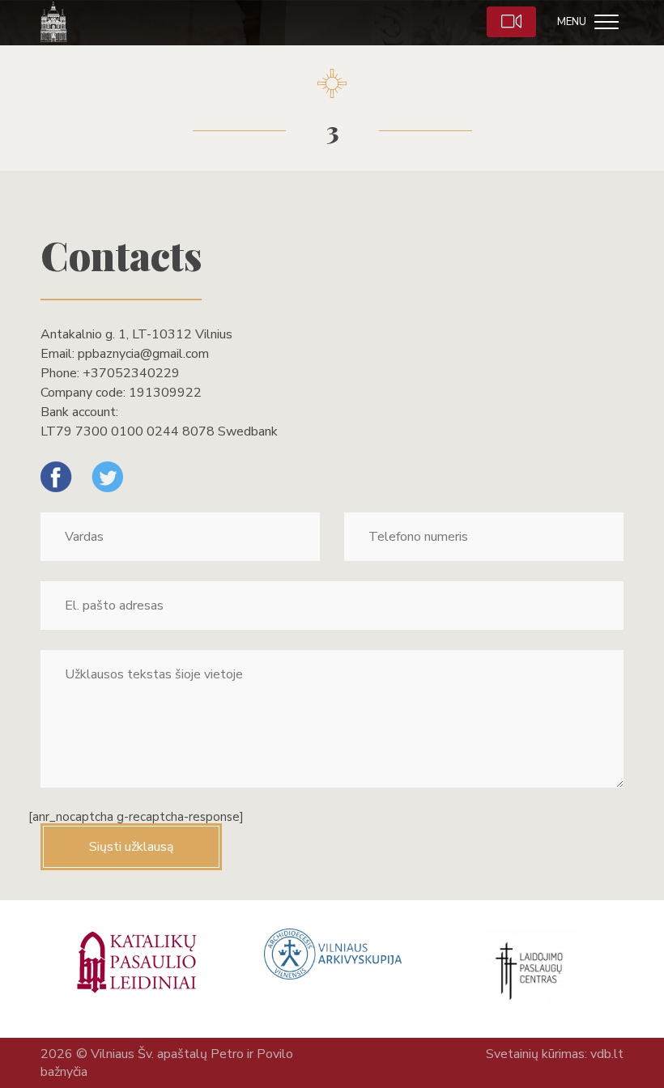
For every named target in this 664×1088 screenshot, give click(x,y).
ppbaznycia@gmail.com (143, 354)
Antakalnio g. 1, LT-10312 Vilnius (136, 334)
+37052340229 (131, 373)
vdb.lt (607, 1054)
